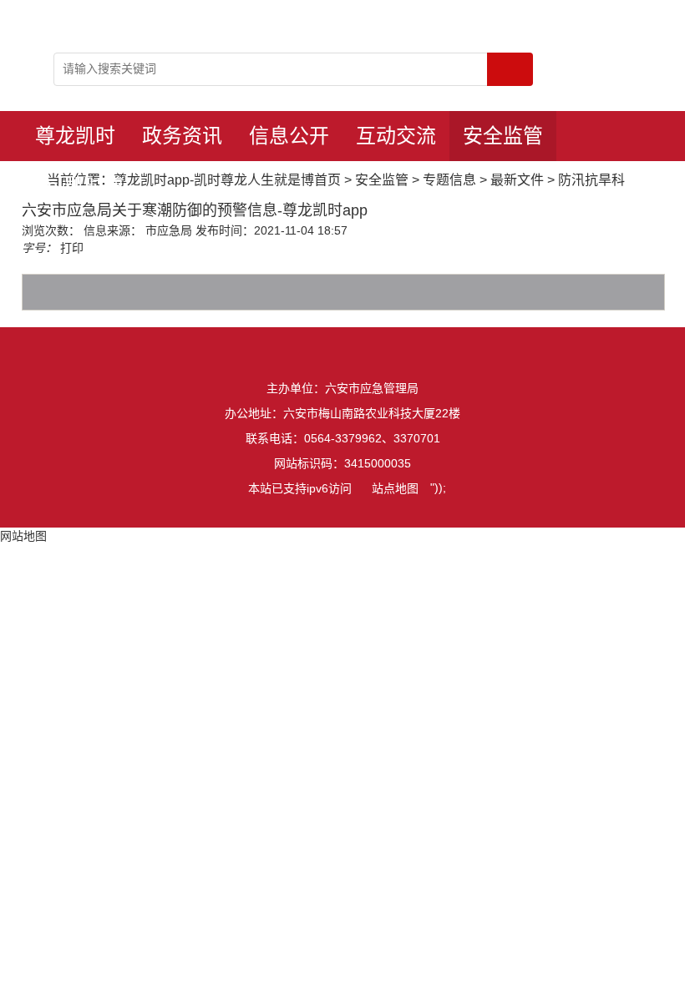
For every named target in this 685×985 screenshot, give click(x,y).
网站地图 (23, 536)
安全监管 (503, 135)
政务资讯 (182, 135)
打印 (72, 248)
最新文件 (517, 180)
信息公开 (289, 135)
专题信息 (449, 180)
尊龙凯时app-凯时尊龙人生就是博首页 (75, 142)
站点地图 (395, 488)
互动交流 (396, 135)
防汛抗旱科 (591, 180)
